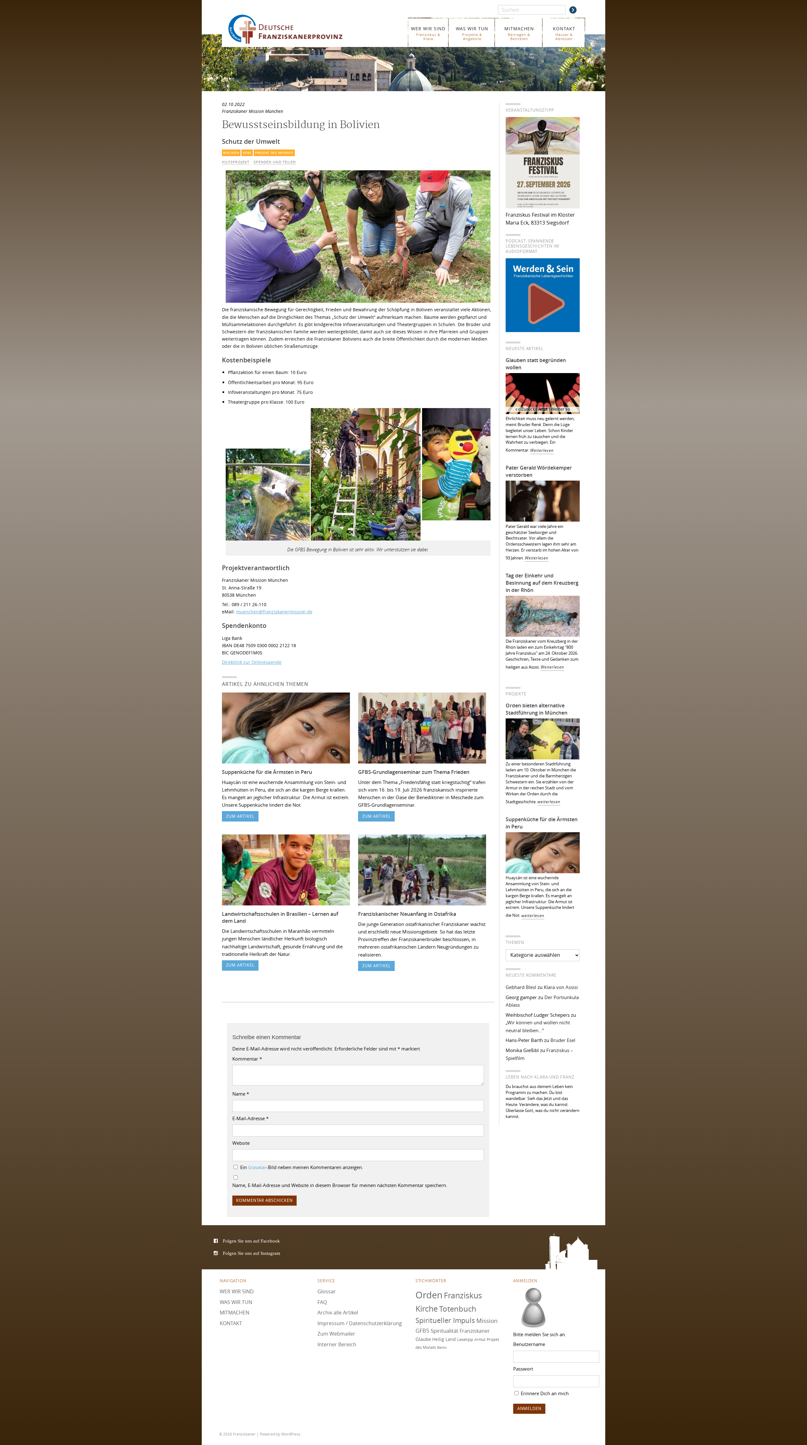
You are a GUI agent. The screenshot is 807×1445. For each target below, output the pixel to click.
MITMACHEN (519, 33)
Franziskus (463, 1295)
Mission (487, 1321)
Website (241, 1143)
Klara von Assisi (561, 987)
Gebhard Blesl (521, 987)
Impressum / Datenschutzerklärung (359, 1323)
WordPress (290, 1433)
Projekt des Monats (274, 153)
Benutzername (529, 1344)
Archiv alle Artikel (337, 1312)
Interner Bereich (336, 1344)
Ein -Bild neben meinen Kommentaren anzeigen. (301, 1167)
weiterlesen (548, 801)
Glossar (326, 1291)
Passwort (523, 1369)
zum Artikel (240, 816)
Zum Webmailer (336, 1333)
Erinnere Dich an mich (544, 1393)
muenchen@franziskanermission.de (274, 612)
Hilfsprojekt (235, 162)
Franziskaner (294, 29)
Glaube (423, 1339)
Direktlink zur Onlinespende (252, 662)
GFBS (247, 153)
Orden (429, 1295)
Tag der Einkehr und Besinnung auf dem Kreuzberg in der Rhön (542, 583)
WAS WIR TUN (472, 33)
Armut (479, 1339)
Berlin (442, 1347)
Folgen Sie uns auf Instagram (251, 1253)
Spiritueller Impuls (445, 1320)
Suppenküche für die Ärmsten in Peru (267, 772)
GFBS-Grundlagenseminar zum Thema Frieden (413, 772)
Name (240, 1094)
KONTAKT (564, 33)
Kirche (426, 1308)
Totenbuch (457, 1309)
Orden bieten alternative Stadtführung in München (536, 709)
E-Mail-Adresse (250, 1118)
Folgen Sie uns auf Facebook (251, 1240)
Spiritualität (444, 1330)
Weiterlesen (542, 450)
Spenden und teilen (275, 162)
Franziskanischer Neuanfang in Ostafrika (407, 913)
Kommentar (247, 1059)
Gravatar (257, 1167)
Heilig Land (444, 1339)
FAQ (322, 1302)
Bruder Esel (562, 1040)
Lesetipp (465, 1339)
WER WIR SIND (428, 33)
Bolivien (231, 153)
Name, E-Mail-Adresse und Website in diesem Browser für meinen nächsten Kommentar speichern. (339, 1185)
